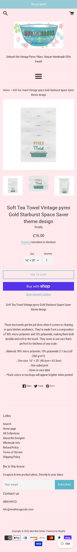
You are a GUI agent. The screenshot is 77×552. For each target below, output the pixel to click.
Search (7, 424)
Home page (9, 428)
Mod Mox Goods (37, 531)
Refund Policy (11, 447)
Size (32, 254)
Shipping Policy (11, 457)
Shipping (25, 242)
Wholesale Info (11, 443)
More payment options (38, 294)
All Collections (11, 433)
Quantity (48, 253)
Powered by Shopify (55, 531)
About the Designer (14, 438)
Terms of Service (13, 452)
